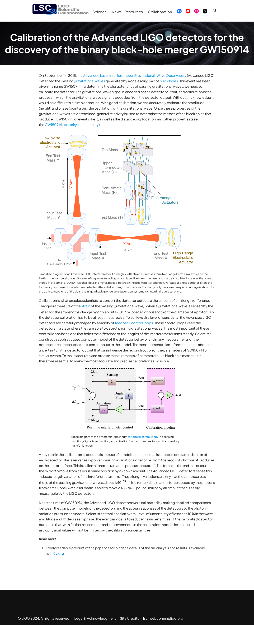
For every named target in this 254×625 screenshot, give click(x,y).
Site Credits (129, 618)
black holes (169, 81)
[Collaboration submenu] (173, 12)
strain (85, 306)
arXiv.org (57, 553)
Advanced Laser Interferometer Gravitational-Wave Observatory (134, 75)
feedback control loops (134, 323)
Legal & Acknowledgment (95, 618)
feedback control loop (142, 436)
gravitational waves (89, 81)
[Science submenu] (108, 12)
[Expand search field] (216, 10)
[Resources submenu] (144, 12)
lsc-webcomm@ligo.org (163, 618)
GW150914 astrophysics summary (72, 124)
